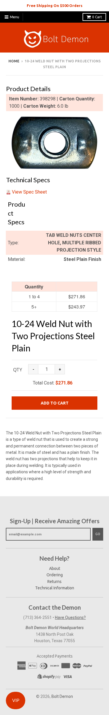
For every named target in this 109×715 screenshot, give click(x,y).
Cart (97, 17)
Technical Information (54, 588)
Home (13, 61)
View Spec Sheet (29, 192)
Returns (54, 581)
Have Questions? (70, 617)
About (54, 568)
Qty (17, 369)
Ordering (55, 575)
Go (97, 534)
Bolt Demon (62, 696)
